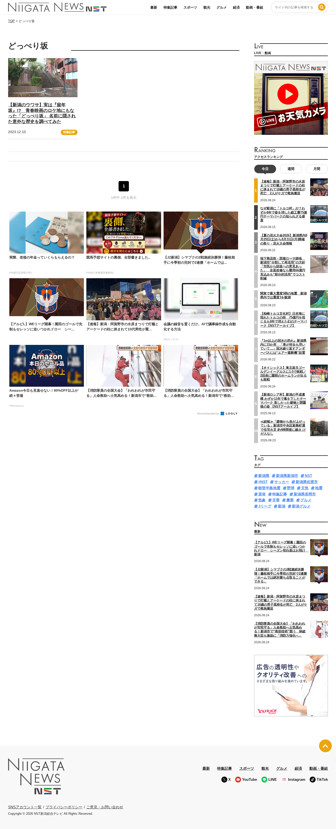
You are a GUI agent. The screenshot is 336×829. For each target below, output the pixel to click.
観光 (206, 7)
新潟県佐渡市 (307, 482)
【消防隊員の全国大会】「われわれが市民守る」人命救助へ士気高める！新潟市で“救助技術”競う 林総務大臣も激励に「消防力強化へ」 (279, 629)
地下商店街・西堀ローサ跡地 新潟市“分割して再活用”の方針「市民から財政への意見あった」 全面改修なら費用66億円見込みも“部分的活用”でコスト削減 (282, 268)
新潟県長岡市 (305, 494)
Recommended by (208, 413)
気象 (262, 500)
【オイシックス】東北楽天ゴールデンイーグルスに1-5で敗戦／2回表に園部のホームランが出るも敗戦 (283, 374)
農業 (290, 500)
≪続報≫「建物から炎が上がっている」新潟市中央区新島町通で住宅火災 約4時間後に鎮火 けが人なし (283, 427)
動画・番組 (254, 7)
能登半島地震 (269, 488)
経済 (236, 7)
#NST (263, 482)
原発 (262, 494)
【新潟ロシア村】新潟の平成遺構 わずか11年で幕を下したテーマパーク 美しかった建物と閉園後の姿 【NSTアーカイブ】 (283, 400)
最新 (153, 7)
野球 (290, 488)
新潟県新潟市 (287, 476)
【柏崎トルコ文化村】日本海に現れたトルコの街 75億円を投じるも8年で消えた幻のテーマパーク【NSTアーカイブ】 (283, 319)
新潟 (281, 506)
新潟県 (263, 476)
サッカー (281, 482)
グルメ (221, 7)
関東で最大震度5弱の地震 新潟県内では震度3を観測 (283, 295)
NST (308, 476)
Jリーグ (264, 506)
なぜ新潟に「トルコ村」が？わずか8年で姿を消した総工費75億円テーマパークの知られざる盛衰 (283, 214)
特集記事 (170, 7)
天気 (304, 488)
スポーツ (190, 7)
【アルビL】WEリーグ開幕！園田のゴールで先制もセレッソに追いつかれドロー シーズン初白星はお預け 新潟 (281, 548)
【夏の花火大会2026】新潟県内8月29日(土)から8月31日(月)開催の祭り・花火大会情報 (283, 239)
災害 (276, 500)
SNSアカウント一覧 (25, 807)
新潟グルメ (301, 506)
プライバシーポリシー (64, 807)
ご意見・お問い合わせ (104, 807)
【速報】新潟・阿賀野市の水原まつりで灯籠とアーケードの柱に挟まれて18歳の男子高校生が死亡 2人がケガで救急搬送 (282, 187)
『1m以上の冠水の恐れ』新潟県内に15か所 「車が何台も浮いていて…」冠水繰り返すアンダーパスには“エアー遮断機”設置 (283, 346)
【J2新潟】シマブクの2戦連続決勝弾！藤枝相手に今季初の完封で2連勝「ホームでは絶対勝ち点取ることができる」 (280, 575)
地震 (318, 488)
